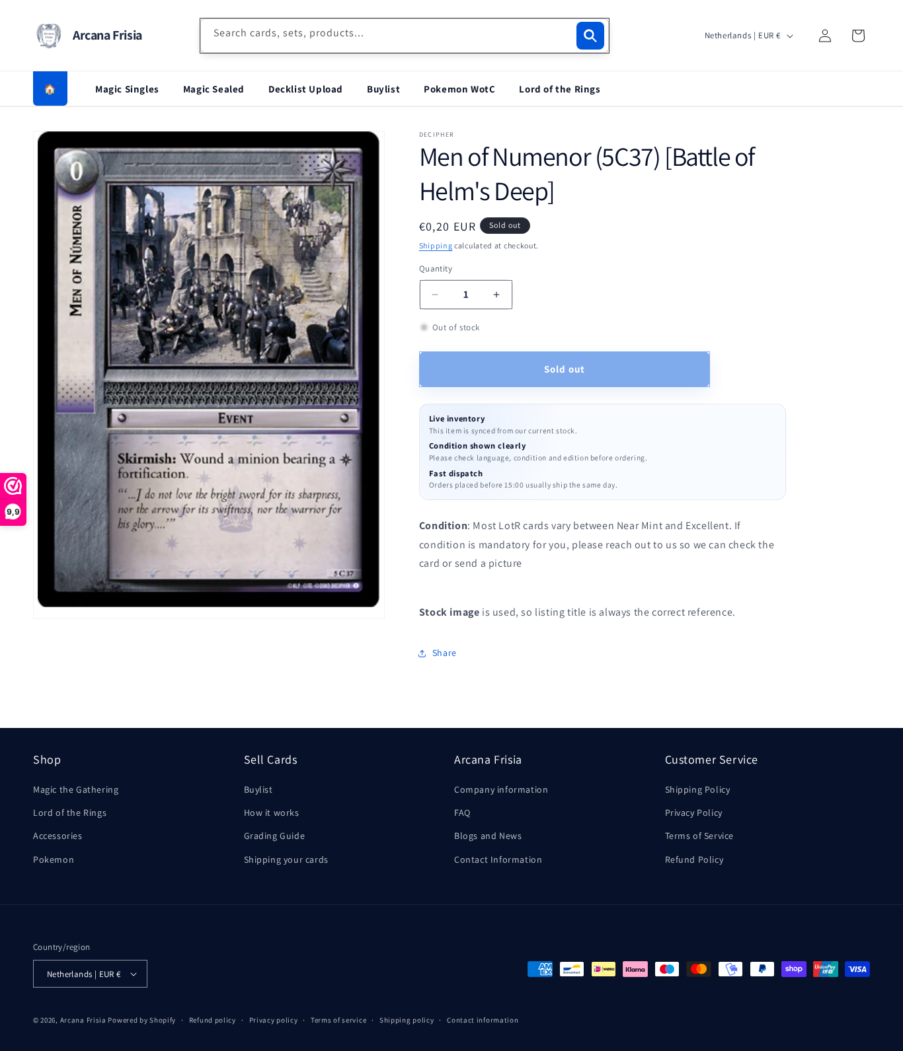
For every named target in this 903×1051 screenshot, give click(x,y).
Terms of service (338, 1020)
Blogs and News (488, 836)
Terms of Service (699, 836)
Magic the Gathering (75, 789)
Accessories (58, 836)
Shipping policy (406, 1020)
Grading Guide (274, 836)
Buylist (383, 89)
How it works (271, 812)
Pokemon (53, 859)
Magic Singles (127, 89)
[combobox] (404, 35)
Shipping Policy (697, 789)
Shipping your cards (286, 859)
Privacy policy (273, 1020)
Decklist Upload (305, 89)
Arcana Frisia (84, 1020)
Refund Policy (694, 859)
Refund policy (212, 1020)
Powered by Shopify (142, 1020)
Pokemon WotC (459, 89)
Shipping (436, 245)
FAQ (462, 812)
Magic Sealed (214, 89)
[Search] (590, 36)
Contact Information (498, 859)
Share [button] (444, 653)
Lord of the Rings (559, 89)
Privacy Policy (694, 812)
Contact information (482, 1020)
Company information (501, 789)
